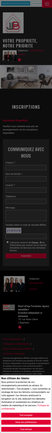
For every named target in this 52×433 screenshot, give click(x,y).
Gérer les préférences (26, 422)
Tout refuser (26, 429)
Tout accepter (26, 415)
